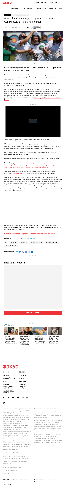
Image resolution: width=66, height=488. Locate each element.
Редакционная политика (8, 392)
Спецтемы (44, 2)
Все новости (15, 8)
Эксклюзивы (27, 8)
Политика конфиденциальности (45, 480)
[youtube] (18, 397)
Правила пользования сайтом (8, 386)
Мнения (37, 2)
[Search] (62, 2)
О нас (5, 381)
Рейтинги (53, 2)
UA (59, 2)
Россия (14, 242)
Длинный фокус (9, 378)
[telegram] (13, 397)
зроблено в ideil (8, 484)
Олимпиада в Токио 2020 (20, 15)
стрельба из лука (37, 242)
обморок (24, 242)
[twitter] (8, 397)
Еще (60, 8)
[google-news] (27, 397)
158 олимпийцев (18, 173)
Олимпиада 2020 (11, 245)
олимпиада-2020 (52, 242)
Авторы (21, 378)
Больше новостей (33, 313)
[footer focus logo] (10, 367)
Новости (6, 372)
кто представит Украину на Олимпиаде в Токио (30, 167)
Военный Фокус (40, 8)
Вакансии (22, 381)
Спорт (7, 15)
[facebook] (4, 397)
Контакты (37, 482)
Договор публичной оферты (23, 386)
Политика (52, 8)
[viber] (22, 397)
